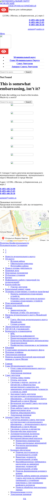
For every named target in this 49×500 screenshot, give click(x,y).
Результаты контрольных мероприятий (27, 446)
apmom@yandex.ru (36, 29)
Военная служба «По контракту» (25, 312)
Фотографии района (19, 266)
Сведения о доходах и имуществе (25, 429)
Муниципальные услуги (21, 492)
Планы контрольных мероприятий (31, 443)
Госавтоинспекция (18, 343)
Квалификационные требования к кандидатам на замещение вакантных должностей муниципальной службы (31, 465)
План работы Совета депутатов (24, 408)
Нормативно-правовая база (28, 441)
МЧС (12, 333)
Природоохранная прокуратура (24, 338)
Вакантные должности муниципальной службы (27, 458)
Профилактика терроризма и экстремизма (29, 345)
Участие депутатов (18, 287)
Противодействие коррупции (23, 431)
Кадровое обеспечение (20, 450)
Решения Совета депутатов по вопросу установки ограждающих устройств (27, 299)
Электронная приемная (20, 373)
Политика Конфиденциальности (14, 243)
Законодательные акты (20, 410)
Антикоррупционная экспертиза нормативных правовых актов (24, 435)
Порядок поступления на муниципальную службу (27, 453)
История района (17, 261)
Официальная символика (21, 263)
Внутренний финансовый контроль (26, 438)
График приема (17, 406)
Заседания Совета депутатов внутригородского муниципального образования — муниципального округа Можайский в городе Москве (28, 397)
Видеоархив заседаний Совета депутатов (28, 403)
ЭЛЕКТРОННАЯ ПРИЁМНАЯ (22, 6)
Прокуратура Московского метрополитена (29, 340)
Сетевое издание (17, 324)
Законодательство (18, 310)
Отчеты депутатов (18, 380)
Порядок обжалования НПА (23, 413)
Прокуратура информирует (22, 336)
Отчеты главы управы (20, 378)
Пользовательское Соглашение (13, 245)
